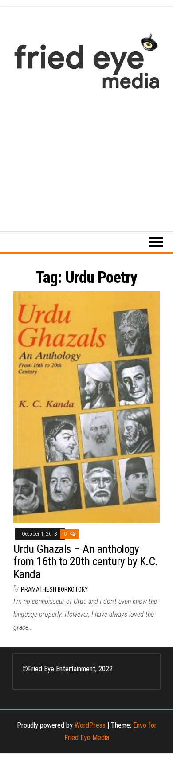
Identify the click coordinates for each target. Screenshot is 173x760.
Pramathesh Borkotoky (54, 589)
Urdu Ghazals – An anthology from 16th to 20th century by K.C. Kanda (85, 561)
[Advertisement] (86, 156)
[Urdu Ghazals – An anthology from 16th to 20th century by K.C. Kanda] (86, 406)
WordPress (90, 725)
